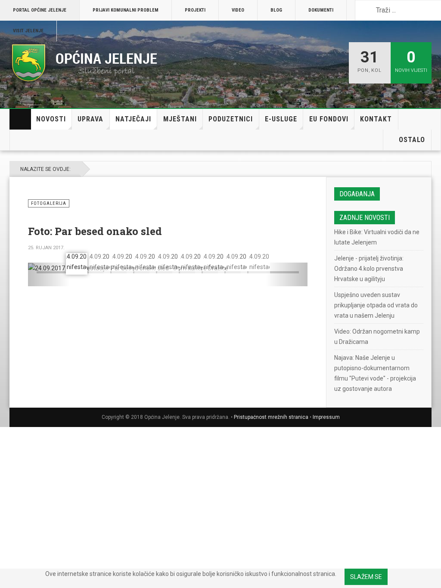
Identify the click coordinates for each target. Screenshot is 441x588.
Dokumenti (320, 10)
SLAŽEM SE (366, 576)
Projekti (195, 10)
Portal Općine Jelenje (39, 10)
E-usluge (281, 119)
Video (238, 10)
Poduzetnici (230, 119)
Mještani (180, 119)
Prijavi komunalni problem (125, 10)
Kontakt (376, 119)
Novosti (51, 119)
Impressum (326, 417)
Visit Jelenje (28, 31)
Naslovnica (20, 119)
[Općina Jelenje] (84, 63)
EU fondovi (328, 119)
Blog (276, 10)
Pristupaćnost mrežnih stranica (271, 417)
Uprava (90, 119)
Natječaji (133, 119)
